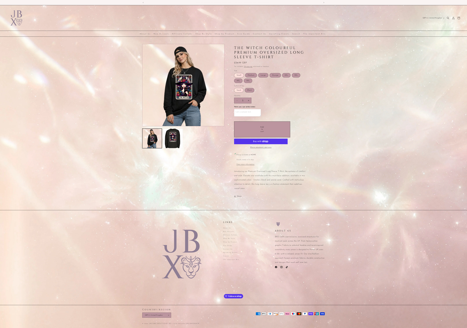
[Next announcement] (324, 2)
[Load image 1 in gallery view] (152, 138)
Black (249, 90)
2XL (286, 75)
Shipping (248, 66)
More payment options (261, 147)
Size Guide (227, 245)
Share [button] (239, 196)
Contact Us (228, 249)
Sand (239, 90)
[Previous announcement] (143, 2)
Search (226, 256)
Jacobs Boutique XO (160, 323)
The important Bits (231, 259)
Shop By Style (229, 238)
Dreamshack (193, 323)
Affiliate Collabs (230, 235)
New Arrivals (228, 231)
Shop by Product (230, 242)
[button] (448, 18)
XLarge (275, 75)
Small (239, 75)
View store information (245, 164)
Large (263, 75)
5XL (248, 81)
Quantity (237, 95)
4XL (238, 81)
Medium (251, 75)
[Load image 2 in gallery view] (173, 138)
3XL (296, 75)
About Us (227, 228)
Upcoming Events (230, 252)
